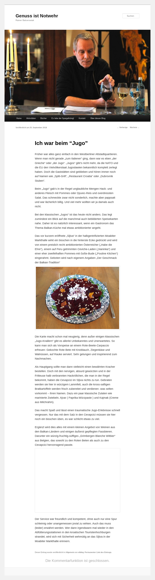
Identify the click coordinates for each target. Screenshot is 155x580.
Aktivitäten (31, 118)
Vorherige (122, 127)
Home (18, 118)
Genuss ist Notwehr (37, 15)
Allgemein (70, 552)
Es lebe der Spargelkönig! (62, 118)
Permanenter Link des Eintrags (98, 552)
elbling (81, 552)
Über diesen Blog (97, 118)
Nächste (134, 127)
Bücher (43, 118)
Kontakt (82, 118)
